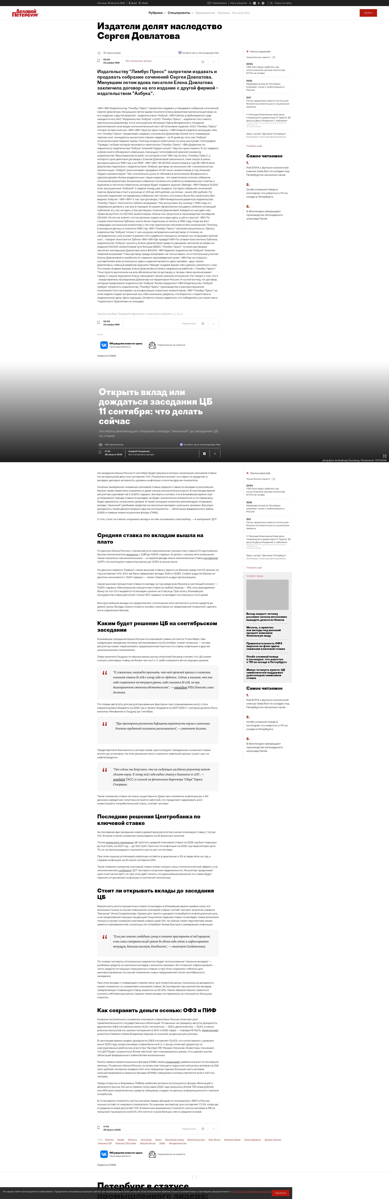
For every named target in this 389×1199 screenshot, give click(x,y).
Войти (368, 12)
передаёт (119, 779)
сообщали (125, 870)
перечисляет (210, 1030)
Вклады (120, 1139)
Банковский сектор (174, 1139)
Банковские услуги (196, 1139)
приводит (180, 687)
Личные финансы (252, 1139)
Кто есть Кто (241, 13)
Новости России (148, 1143)
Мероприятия (205, 13)
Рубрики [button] (156, 13)
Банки (158, 1139)
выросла (132, 554)
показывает (172, 1061)
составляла (210, 558)
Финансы (132, 1139)
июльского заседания (119, 842)
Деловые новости (273, 1139)
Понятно (280, 1193)
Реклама (223, 13)
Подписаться (219, 3)
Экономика (146, 1139)
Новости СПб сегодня (125, 1143)
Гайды (162, 1143)
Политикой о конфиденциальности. (251, 1191)
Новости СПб (105, 1143)
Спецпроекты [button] (179, 13)
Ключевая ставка (232, 1139)
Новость (109, 1139)
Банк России (214, 1139)
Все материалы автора (138, 61)
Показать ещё (254, 146)
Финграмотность (177, 1143)
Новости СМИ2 (106, 355)
